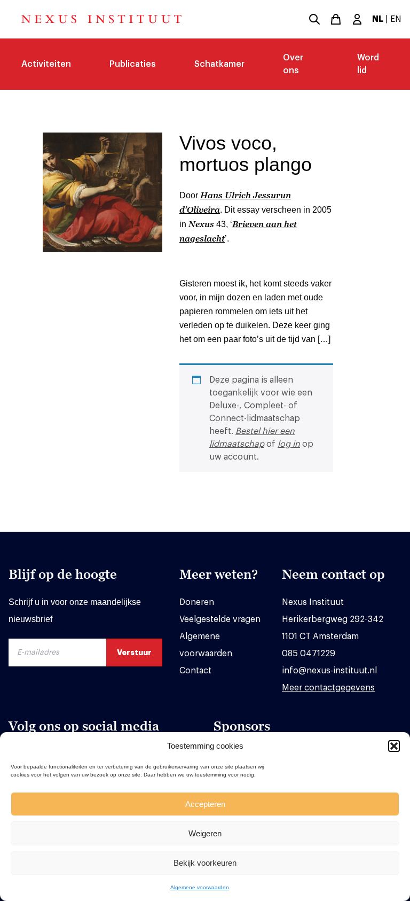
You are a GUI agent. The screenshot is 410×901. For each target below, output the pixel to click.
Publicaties (132, 64)
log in (289, 444)
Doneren (196, 602)
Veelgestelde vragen (220, 619)
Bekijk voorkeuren (205, 862)
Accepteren (205, 804)
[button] (394, 746)
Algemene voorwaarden (199, 887)
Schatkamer (219, 64)
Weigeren (205, 833)
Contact (195, 670)
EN (395, 19)
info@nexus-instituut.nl (329, 670)
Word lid (368, 64)
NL (377, 19)
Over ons (293, 64)
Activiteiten (46, 64)
